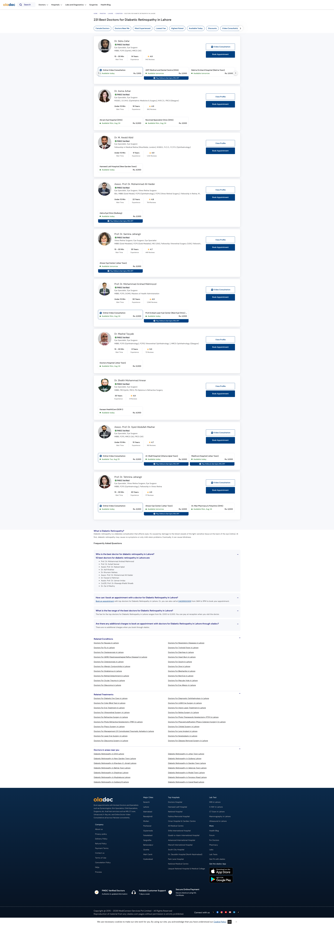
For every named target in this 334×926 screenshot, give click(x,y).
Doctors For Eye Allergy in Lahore (182, 685)
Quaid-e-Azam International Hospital (183, 835)
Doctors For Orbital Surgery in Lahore (183, 726)
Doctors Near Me (122, 28)
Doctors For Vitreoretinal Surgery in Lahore (112, 712)
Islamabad (147, 812)
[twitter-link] (213, 912)
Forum (212, 835)
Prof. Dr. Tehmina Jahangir (128, 477)
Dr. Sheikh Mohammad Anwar (130, 380)
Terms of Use (100, 858)
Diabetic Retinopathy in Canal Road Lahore (186, 782)
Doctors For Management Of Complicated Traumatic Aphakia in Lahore (124, 731)
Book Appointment (220, 54)
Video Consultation (230, 28)
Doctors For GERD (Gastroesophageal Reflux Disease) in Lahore (120, 657)
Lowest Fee (161, 28)
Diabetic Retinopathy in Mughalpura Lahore (112, 777)
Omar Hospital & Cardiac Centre (182, 821)
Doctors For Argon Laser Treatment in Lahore (187, 708)
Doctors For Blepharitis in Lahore (181, 671)
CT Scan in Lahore (217, 812)
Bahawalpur (148, 845)
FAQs (97, 867)
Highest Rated (177, 28)
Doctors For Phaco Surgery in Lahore (109, 726)
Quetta (146, 850)
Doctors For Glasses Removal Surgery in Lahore (188, 740)
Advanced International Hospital (181, 840)
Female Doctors (102, 28)
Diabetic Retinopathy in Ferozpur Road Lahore (187, 777)
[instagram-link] (222, 912)
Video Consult (222, 47)
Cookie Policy (220, 921)
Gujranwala (148, 831)
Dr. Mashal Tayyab (124, 334)
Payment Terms (101, 848)
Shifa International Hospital (179, 831)
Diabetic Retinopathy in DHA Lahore (109, 754)
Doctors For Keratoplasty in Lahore (182, 736)
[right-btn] (240, 28)
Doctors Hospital (175, 802)
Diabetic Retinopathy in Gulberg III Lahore (111, 782)
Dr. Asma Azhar (122, 91)
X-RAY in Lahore (216, 807)
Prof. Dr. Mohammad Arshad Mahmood (135, 284)
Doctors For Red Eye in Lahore (180, 676)
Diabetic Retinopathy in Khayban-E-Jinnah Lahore (115, 763)
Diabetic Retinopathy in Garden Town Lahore (187, 763)
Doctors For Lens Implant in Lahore (182, 731)
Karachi (146, 802)
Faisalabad (147, 835)
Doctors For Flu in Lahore (104, 647)
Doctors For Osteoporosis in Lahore (109, 662)
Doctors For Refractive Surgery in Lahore (111, 717)
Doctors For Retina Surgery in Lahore (183, 712)
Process (98, 872)
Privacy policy (101, 834)
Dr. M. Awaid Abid (123, 137)
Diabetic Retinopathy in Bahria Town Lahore (112, 768)
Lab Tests (213, 854)
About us (99, 829)
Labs (211, 850)
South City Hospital (176, 850)
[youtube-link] (226, 912)
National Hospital (175, 812)
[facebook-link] (217, 912)
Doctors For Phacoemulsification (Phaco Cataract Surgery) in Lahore (197, 722)
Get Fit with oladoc (217, 859)
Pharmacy (213, 845)
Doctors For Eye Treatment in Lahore (109, 708)
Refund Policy (101, 844)
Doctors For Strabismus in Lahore (108, 671)
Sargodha (147, 840)
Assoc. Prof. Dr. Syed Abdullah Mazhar (134, 427)
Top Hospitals (174, 797)
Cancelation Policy (103, 862)
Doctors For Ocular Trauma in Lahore (109, 680)
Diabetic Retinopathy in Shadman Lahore (111, 772)
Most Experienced (142, 28)
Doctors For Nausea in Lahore (106, 643)
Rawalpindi (147, 816)
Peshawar (147, 826)
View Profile (220, 96)
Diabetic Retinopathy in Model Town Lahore (186, 772)
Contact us (99, 853)
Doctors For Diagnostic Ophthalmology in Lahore (188, 698)
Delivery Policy (101, 839)
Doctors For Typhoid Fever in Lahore (183, 647)
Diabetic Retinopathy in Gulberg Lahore (184, 758)
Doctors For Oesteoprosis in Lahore (109, 652)
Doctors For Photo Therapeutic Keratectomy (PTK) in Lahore (193, 717)
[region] (168, 28)
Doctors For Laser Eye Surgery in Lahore (110, 736)
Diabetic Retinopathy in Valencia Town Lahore (187, 768)
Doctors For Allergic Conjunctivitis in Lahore (112, 666)
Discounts (212, 28)
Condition (119, 13)
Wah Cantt (147, 854)
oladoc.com (132, 914)
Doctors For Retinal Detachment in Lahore (111, 676)
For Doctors (214, 840)
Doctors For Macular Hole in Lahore (183, 680)
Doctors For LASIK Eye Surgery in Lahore (185, 703)
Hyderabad (148, 859)
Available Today (196, 28)
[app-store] (221, 871)
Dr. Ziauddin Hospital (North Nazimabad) (185, 854)
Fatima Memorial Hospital (179, 816)
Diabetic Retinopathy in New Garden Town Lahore (115, 758)
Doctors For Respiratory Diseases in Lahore (186, 643)
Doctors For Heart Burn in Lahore (182, 657)
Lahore (110, 13)
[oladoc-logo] (9, 4)
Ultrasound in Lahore (218, 821)
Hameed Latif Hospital (177, 807)
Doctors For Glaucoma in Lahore (107, 685)
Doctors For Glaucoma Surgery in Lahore (111, 740)
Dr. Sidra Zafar (122, 41)
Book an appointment (105, 601)
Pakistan (103, 13)
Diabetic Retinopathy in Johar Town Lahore (186, 754)
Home (95, 13)
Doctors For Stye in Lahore (179, 666)
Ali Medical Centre (175, 826)
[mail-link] (230, 912)
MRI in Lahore (214, 802)
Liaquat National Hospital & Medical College (186, 869)
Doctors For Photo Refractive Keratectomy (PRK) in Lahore (118, 722)
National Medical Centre (178, 864)
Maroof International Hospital (180, 845)
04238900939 (184, 601)
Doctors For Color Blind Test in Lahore (109, 703)
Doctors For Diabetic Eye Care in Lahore (110, 698)
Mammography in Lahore (220, 816)
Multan (146, 821)
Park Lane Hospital (176, 859)
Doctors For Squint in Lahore (180, 662)
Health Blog (214, 831)
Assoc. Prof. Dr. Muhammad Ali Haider (134, 184)
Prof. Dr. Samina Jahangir (127, 234)
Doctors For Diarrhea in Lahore (181, 652)
